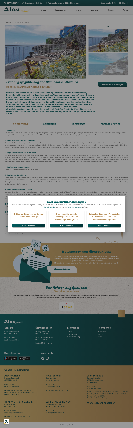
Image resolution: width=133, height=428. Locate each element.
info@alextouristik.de (74, 207)
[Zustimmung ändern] (6, 421)
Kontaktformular (49, 207)
